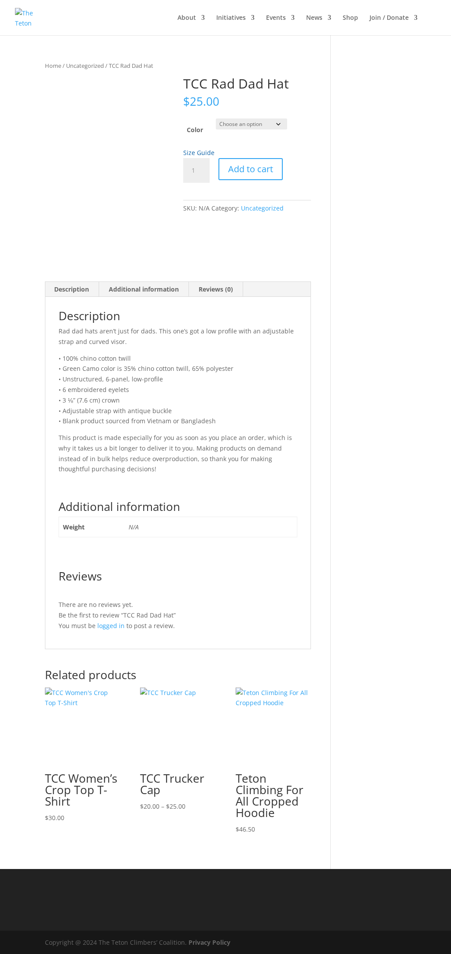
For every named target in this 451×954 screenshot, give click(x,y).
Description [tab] (71, 289)
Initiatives (231, 18)
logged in (111, 625)
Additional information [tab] (144, 289)
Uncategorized (85, 66)
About (186, 18)
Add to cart (250, 169)
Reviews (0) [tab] (216, 289)
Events (276, 18)
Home (53, 66)
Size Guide (198, 152)
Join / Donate (389, 18)
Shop (350, 18)
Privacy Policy (209, 942)
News (314, 18)
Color (195, 130)
